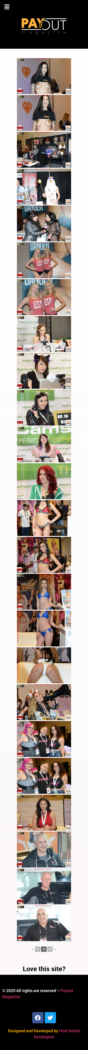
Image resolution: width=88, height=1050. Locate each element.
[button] (44, 7)
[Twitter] (50, 1017)
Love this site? (44, 969)
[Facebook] (38, 1017)
